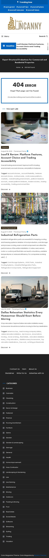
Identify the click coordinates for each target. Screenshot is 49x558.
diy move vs (26, 334)
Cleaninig (9, 398)
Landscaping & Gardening (15, 472)
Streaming (10, 526)
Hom (24, 369)
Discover (4, 189)
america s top (13, 331)
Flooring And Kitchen (13, 423)
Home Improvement (9, 228)
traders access (34, 181)
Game (8, 433)
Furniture (9, 428)
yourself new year (17, 10)
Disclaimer (9, 373)
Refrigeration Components (11, 268)
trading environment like (21, 184)
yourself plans (38, 7)
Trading (9, 536)
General (9, 452)
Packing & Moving (12, 502)
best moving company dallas (30, 331)
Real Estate (24, 337)
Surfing (8, 531)
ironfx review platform (34, 176)
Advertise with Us (36, 373)
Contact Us (15, 369)
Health (8, 457)
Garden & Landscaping (14, 443)
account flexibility (27, 173)
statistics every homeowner (30, 339)
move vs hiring (13, 337)
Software (9, 522)
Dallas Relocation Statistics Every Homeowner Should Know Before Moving (22, 315)
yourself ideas (33, 10)
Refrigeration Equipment (32, 268)
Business (9, 388)
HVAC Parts (30, 262)
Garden (9, 438)
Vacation (9, 541)
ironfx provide (19, 176)
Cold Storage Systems (16, 262)
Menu (6, 36)
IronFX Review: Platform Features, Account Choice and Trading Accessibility (29, 46)
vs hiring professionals (35, 342)
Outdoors (9, 497)
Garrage (9, 447)
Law (7, 477)
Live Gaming (10, 482)
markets (4, 179)
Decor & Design (12, 408)
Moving (8, 492)
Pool (7, 507)
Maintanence (11, 487)
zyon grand (10, 7)
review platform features (18, 181)
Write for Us (22, 373)
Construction (10, 403)
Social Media (11, 517)
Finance (5, 147)
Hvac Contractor (12, 467)
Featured (9, 413)
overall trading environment (19, 179)
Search (42, 36)
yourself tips (23, 7)
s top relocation (12, 339)
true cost (22, 342)
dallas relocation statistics (11, 334)
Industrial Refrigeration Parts (19, 235)
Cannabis (9, 393)
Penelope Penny (20, 151)
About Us (33, 369)
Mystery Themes (40, 555)
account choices (14, 173)
